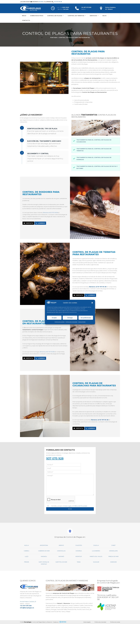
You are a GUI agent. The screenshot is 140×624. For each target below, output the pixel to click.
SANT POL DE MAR (61, 562)
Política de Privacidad (80, 506)
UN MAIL (41, 1)
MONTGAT (79, 556)
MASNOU (44, 556)
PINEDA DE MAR (113, 556)
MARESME (113, 562)
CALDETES (78, 545)
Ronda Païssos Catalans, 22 (28, 601)
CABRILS (26, 551)
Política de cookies (60, 321)
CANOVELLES (61, 551)
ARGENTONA (44, 545)
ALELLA (26, 545)
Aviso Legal (67, 506)
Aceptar (54, 317)
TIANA (78, 562)
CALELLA (96, 545)
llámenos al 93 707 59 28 (50, 212)
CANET (113, 545)
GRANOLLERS (113, 551)
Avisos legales (81, 321)
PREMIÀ (26, 562)
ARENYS (61, 545)
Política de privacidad (71, 321)
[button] (92, 303)
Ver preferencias (86, 317)
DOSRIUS (79, 551)
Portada (53, 37)
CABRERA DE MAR (44, 551)
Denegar (70, 317)
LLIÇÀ (26, 556)
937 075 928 (55, 458)
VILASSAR (96, 562)
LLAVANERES (96, 551)
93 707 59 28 (58, 1)
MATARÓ (61, 556)
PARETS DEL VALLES (96, 556)
